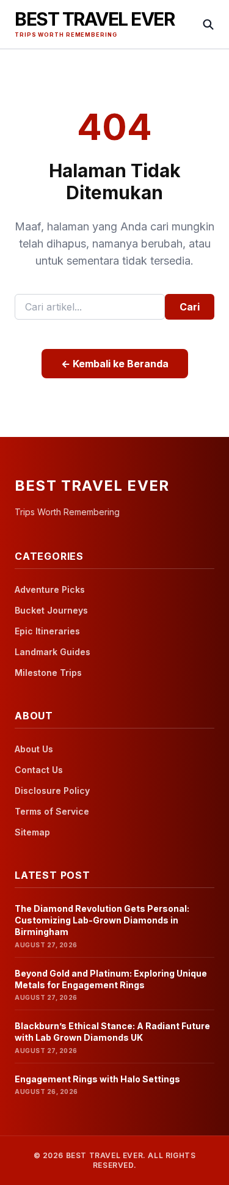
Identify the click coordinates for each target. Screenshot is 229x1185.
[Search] (208, 24)
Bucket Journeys (51, 610)
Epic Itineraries (47, 631)
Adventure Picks (50, 589)
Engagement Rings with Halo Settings (97, 1079)
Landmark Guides (52, 652)
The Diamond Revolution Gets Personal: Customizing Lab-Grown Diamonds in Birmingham (102, 920)
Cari (190, 307)
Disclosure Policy (52, 790)
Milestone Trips (48, 672)
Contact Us (39, 770)
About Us (34, 749)
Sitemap (32, 832)
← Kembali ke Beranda (115, 364)
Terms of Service (52, 811)
